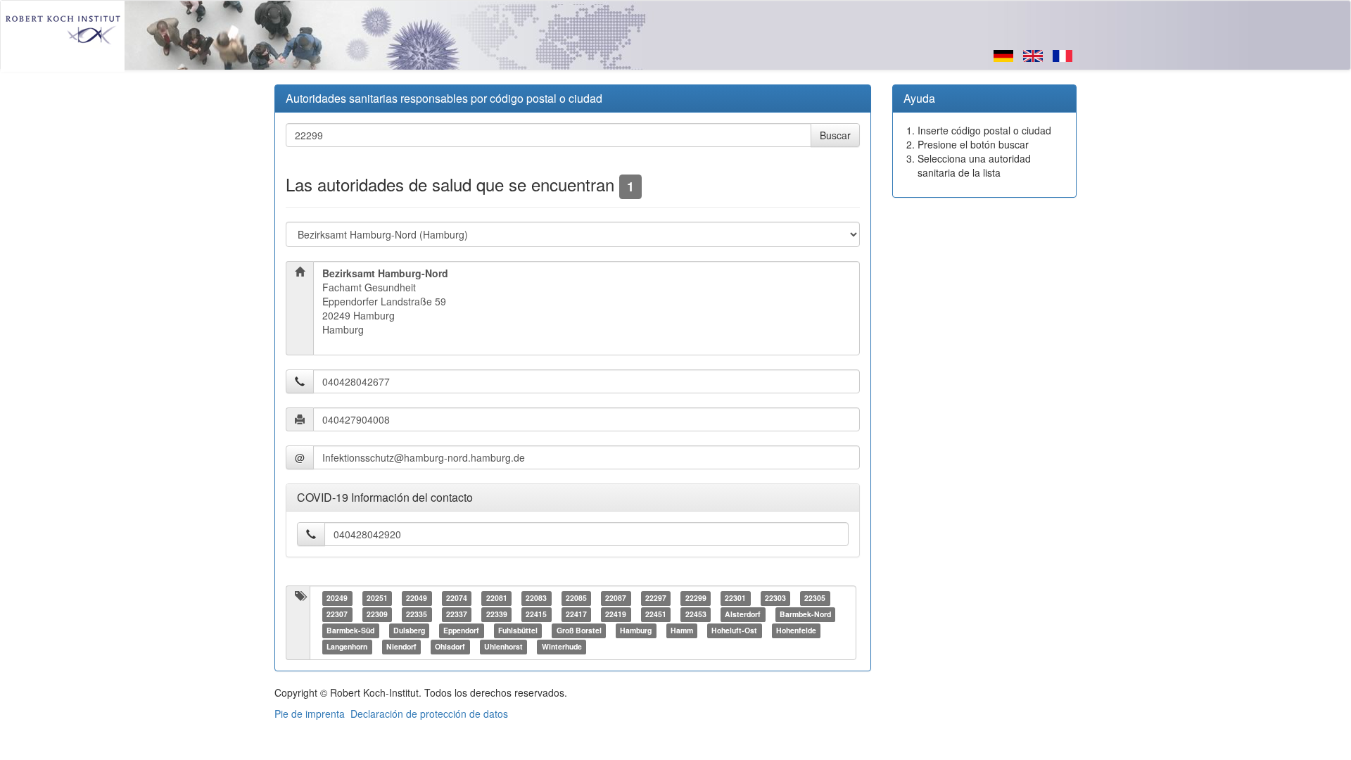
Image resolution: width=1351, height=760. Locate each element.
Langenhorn (346, 647)
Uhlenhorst (503, 647)
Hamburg (636, 631)
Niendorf (401, 647)
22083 (536, 598)
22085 (576, 598)
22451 (655, 614)
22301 (735, 598)
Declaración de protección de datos (429, 714)
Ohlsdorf (450, 647)
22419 (615, 614)
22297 (655, 598)
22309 (377, 614)
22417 (576, 614)
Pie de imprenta (309, 714)
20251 (377, 598)
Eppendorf (461, 631)
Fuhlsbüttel (518, 631)
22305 (814, 598)
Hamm (682, 631)
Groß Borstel (579, 631)
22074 (456, 598)
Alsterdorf (743, 614)
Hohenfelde (796, 631)
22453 (695, 614)
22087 (615, 598)
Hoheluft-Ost (734, 631)
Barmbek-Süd (350, 631)
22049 (416, 598)
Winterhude (562, 647)
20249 (337, 598)
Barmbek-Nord (805, 614)
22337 (456, 614)
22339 (496, 614)
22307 (337, 614)
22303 (775, 598)
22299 (695, 598)
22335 (416, 614)
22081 (496, 598)
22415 (536, 614)
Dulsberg (409, 631)
